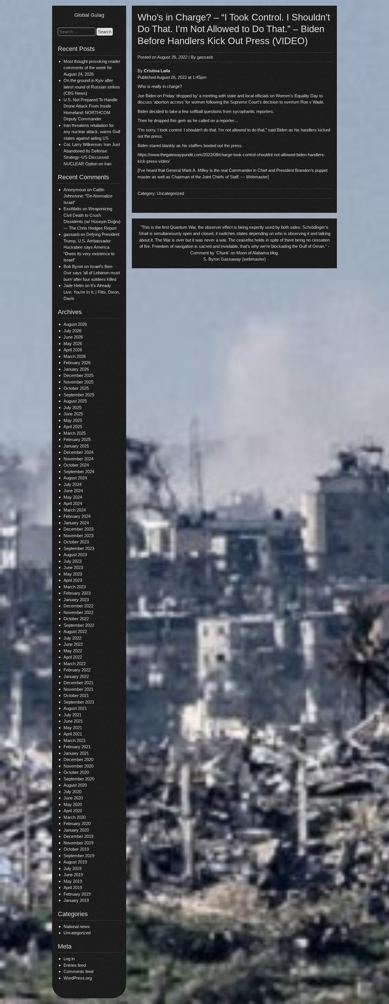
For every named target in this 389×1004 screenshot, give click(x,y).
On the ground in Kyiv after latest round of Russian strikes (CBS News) (92, 87)
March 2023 (75, 586)
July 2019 (72, 868)
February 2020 (77, 823)
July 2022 (72, 638)
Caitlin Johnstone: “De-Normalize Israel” (88, 196)
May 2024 (73, 497)
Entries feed (75, 965)
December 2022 (78, 605)
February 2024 (77, 516)
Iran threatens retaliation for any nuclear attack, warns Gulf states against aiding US (92, 132)
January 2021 (76, 753)
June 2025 (73, 413)
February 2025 (77, 439)
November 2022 (78, 612)
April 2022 (73, 657)
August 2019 (75, 861)
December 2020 (78, 759)
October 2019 (76, 849)
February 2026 (77, 362)
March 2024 (75, 510)
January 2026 (76, 369)
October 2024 (76, 465)
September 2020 (79, 778)
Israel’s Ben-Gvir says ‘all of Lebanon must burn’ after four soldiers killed (92, 273)
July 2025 (72, 407)
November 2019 (78, 842)
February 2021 (77, 746)
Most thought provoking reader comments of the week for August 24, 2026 (92, 68)
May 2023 (73, 574)
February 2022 (77, 669)
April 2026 (73, 349)
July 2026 (72, 330)
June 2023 (73, 567)
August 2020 (75, 785)
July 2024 (72, 484)
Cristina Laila (157, 70)
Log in (69, 958)
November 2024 (78, 458)
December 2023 (78, 529)
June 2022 (73, 644)
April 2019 (73, 887)
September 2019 (79, 855)
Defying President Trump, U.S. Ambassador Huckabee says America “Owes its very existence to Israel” (91, 247)
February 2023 (77, 593)
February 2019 (77, 894)
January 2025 (76, 446)
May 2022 (73, 650)
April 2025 (73, 426)
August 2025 (75, 401)
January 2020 (76, 830)
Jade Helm (74, 285)
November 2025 (78, 382)
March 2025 (75, 433)
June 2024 (73, 490)
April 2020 (73, 810)
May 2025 (73, 420)
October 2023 (76, 541)
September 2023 (79, 548)
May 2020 (73, 804)
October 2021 (76, 695)
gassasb (205, 57)
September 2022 (79, 625)
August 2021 (75, 708)
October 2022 (76, 618)
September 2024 (79, 471)
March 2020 (75, 817)
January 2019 (76, 900)
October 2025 (76, 388)
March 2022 (75, 663)
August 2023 (75, 554)
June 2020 (73, 797)
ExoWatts (72, 208)
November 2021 (78, 689)
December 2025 (78, 375)
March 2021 (75, 740)
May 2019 (73, 881)
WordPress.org (78, 978)
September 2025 (79, 394)
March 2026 (75, 356)
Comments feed (78, 971)
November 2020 (78, 766)
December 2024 (78, 452)
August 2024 (75, 477)
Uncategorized (77, 932)
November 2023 (78, 535)
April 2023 (73, 580)
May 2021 (73, 727)
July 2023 (72, 561)
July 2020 (72, 791)
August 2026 (75, 324)
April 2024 (73, 503)
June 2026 (73, 337)
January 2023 (76, 599)
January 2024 (76, 522)
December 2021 (78, 682)
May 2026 (73, 343)
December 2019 (78, 836)
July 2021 (72, 714)
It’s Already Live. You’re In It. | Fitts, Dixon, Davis (92, 292)
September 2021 (79, 702)
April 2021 (73, 733)
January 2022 (76, 676)
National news (77, 926)
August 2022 (75, 631)
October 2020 (76, 772)
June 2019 (73, 874)
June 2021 (73, 721)
